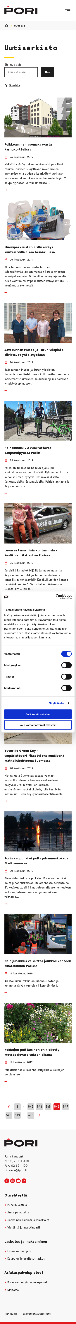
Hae (47, 72)
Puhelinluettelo (16, 1205)
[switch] (66, 665)
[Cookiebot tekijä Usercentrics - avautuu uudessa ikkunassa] (55, 596)
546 (56, 1106)
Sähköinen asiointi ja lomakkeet (27, 1220)
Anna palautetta (17, 1212)
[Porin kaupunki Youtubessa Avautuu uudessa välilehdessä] (18, 1181)
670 (31, 1115)
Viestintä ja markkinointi (23, 1227)
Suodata (14, 85)
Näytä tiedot (57, 703)
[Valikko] (68, 11)
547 (65, 1106)
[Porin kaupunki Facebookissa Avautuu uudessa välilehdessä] (6, 1181)
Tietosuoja (10, 1313)
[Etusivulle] (20, 10)
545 (48, 1106)
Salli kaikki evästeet (38, 714)
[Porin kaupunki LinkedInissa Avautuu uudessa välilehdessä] (24, 1181)
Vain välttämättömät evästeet (38, 724)
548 (8, 1115)
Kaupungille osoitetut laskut (25, 1258)
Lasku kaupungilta (18, 1251)
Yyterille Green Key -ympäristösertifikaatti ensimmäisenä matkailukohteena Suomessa (34, 756)
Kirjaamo (12, 1290)
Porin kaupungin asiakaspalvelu (27, 1282)
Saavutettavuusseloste (37, 1313)
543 (30, 1106)
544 (39, 1106)
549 (17, 1115)
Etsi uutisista (13, 64)
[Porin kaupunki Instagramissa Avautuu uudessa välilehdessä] (12, 1181)
